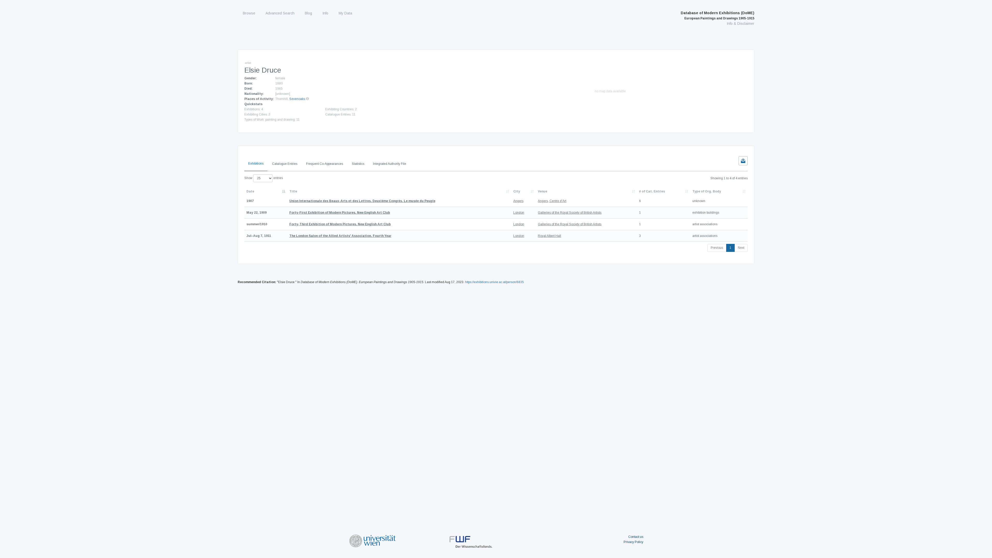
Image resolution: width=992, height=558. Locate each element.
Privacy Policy (633, 542)
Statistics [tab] (358, 164)
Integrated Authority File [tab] (389, 164)
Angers (518, 201)
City (516, 191)
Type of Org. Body (706, 191)
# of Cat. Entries (652, 191)
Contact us (635, 537)
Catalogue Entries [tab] (284, 164)
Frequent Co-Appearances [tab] (324, 164)
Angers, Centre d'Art (552, 201)
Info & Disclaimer (740, 23)
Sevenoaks (297, 99)
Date (250, 191)
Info (325, 13)
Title (293, 191)
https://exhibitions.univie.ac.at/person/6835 (494, 282)
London (518, 212)
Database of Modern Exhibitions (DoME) (717, 15)
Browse (249, 13)
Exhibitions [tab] (256, 163)
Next (741, 248)
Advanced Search (280, 13)
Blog (308, 13)
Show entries (263, 178)
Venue (542, 191)
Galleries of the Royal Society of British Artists (569, 212)
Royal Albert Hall (549, 236)
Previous (717, 248)
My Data (345, 13)
